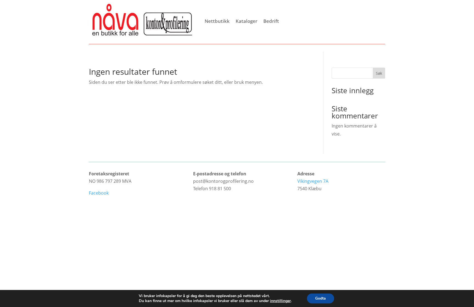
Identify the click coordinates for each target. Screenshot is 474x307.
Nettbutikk (217, 21)
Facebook (99, 193)
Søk (379, 73)
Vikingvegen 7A (312, 181)
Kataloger (246, 21)
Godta (320, 298)
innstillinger (280, 300)
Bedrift (271, 21)
